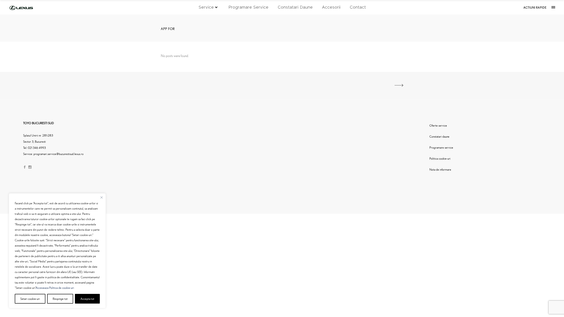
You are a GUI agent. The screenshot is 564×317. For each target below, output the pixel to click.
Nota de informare (440, 169)
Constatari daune (439, 136)
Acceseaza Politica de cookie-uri (55, 288)
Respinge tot (60, 299)
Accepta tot (87, 299)
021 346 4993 (37, 148)
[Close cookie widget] (101, 197)
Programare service (441, 147)
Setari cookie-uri (30, 299)
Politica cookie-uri (440, 158)
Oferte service (438, 125)
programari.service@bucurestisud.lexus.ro (58, 154)
